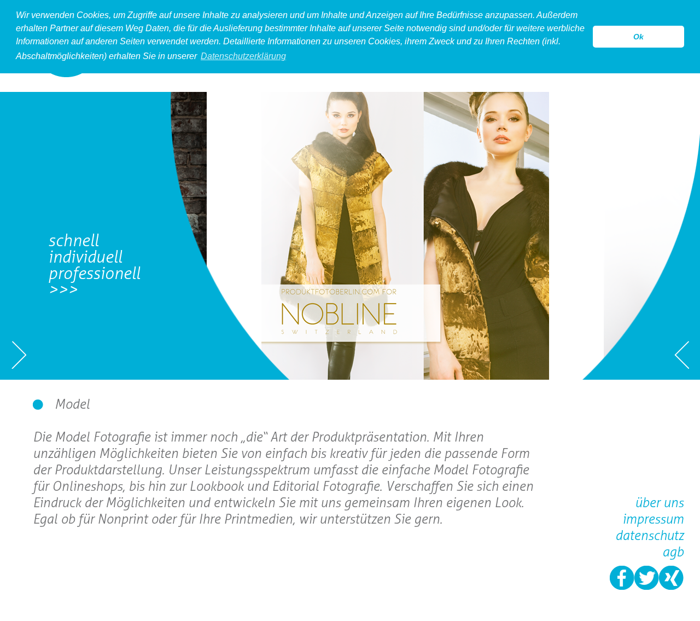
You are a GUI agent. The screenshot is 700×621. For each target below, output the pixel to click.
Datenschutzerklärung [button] (243, 56)
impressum (653, 519)
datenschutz (649, 535)
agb (673, 552)
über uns (659, 502)
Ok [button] (638, 36)
